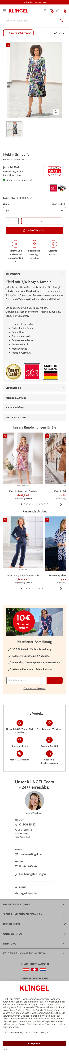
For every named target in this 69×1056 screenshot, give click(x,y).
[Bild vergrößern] (56, 112)
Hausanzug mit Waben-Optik (23, 575)
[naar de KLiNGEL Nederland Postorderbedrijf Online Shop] (43, 969)
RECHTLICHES (11, 924)
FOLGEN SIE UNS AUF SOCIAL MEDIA (24, 953)
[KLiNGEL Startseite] (18, 10)
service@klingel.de (30, 854)
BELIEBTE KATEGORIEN (16, 904)
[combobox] (34, 20)
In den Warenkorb (36, 230)
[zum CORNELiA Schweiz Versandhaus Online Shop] (34, 969)
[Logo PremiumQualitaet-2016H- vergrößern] (13, 372)
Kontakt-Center (28, 866)
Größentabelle (59, 204)
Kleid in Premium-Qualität (23, 491)
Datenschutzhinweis (35, 688)
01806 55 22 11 (29, 824)
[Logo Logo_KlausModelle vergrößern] (32, 371)
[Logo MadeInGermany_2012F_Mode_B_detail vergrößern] (51, 371)
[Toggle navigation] (4, 10)
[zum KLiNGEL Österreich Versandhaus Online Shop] (26, 969)
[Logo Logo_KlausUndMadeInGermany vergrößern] (58, 188)
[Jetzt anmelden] (55, 680)
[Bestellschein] (57, 10)
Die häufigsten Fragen (32, 874)
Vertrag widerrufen (26, 893)
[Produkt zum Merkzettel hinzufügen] (42, 221)
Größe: (6, 204)
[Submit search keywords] (61, 20)
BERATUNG (9, 943)
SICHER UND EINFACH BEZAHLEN (22, 914)
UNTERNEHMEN (12, 933)
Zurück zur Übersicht (20, 32)
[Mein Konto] (45, 10)
